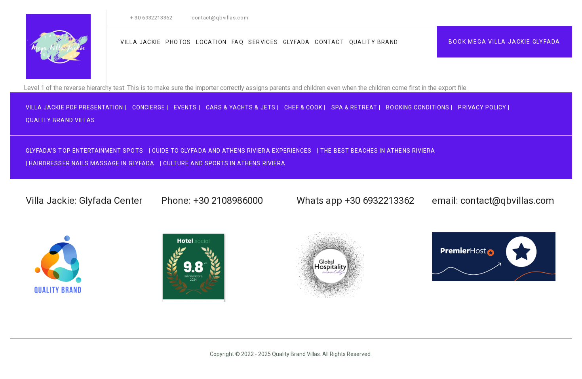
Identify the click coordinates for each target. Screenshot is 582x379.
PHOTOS (178, 42)
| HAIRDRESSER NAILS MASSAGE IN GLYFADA (90, 163)
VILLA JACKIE (140, 42)
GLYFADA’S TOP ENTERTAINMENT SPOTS (84, 150)
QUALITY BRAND (373, 42)
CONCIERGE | (150, 107)
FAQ (237, 42)
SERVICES (263, 42)
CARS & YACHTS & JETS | (242, 107)
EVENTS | (187, 107)
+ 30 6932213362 (151, 18)
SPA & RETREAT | (356, 107)
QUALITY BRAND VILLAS (60, 120)
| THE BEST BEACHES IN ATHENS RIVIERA (376, 150)
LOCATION (211, 42)
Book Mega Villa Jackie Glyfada (504, 41)
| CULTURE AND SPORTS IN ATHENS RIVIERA (222, 163)
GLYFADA (296, 42)
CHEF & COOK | (305, 107)
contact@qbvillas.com (220, 18)
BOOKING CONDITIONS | (419, 107)
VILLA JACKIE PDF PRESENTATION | (76, 107)
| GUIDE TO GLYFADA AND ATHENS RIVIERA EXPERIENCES (230, 150)
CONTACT (329, 42)
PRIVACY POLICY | (484, 107)
